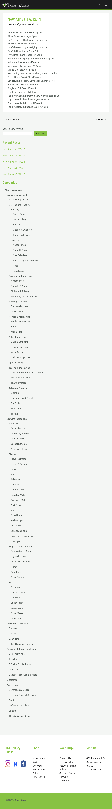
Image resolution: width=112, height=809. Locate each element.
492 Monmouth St (95, 758)
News (23, 24)
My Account (39, 758)
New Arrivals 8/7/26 (13, 168)
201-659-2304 (93, 769)
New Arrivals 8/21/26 (14, 155)
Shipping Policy (67, 773)
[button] (99, 4)
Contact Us (65, 758)
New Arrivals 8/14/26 (14, 161)
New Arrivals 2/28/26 (14, 149)
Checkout (37, 765)
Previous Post (11, 119)
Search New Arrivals (13, 128)
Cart (35, 762)
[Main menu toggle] (106, 5)
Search (40, 133)
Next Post (102, 119)
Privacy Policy (66, 762)
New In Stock (39, 776)
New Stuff (14, 24)
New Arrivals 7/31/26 (14, 174)
